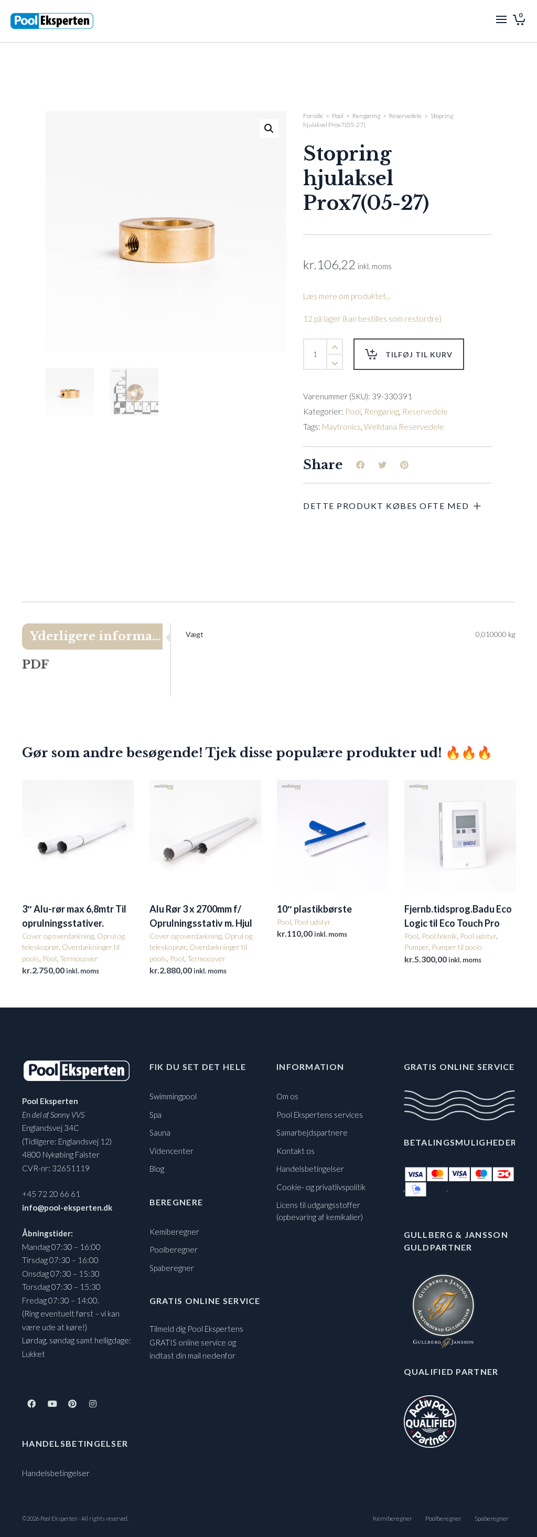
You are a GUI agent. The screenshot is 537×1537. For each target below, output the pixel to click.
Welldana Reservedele (404, 426)
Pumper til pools (457, 946)
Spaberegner (171, 1268)
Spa (155, 1114)
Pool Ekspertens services (319, 1114)
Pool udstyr (312, 921)
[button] (269, 128)
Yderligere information (96, 636)
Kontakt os (295, 1151)
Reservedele (405, 116)
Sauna (159, 1132)
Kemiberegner (174, 1231)
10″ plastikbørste (314, 909)
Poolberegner (173, 1249)
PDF (35, 665)
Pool (337, 116)
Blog (156, 1168)
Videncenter (171, 1151)
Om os (287, 1096)
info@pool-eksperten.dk (67, 1207)
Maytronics (341, 426)
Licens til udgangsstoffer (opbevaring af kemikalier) (319, 1211)
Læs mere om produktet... (347, 296)
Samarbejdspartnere (312, 1132)
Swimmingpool (173, 1096)
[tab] (96, 636)
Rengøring (366, 116)
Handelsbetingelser (56, 1473)
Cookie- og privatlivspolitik (321, 1187)
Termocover (79, 958)
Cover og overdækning (58, 935)
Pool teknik (439, 935)
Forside (313, 116)
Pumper (416, 946)
